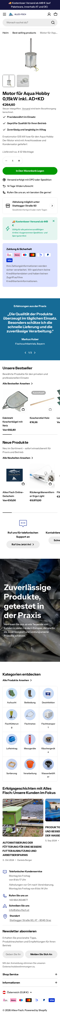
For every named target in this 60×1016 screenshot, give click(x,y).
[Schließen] (54, 221)
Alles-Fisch (17, 1010)
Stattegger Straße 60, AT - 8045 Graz (30, 920)
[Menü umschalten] (4, 14)
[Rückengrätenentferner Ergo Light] (42, 476)
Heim (6, 32)
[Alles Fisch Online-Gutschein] (15, 476)
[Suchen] (53, 22)
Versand (26, 108)
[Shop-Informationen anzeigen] (52, 205)
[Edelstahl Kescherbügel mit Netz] (15, 401)
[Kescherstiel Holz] (42, 401)
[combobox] (30, 22)
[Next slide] (35, 353)
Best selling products (24, 32)
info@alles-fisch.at (19, 910)
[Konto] (49, 14)
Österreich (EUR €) (18, 992)
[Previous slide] (25, 353)
